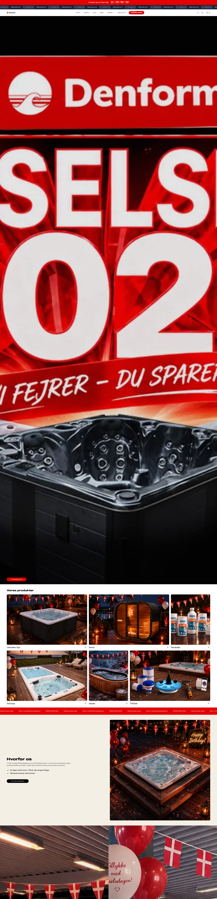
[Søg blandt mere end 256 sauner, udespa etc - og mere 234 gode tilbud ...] (198, 12)
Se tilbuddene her (16, 579)
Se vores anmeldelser (17, 781)
